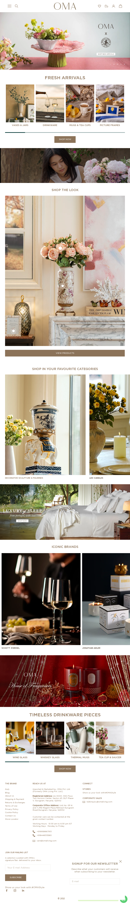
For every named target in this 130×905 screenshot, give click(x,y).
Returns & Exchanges (15, 803)
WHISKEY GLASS (50, 757)
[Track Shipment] (106, 6)
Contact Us (10, 816)
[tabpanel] (20, 105)
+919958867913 (44, 831)
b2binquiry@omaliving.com (99, 802)
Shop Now (65, 139)
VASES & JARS (20, 125)
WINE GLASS (20, 757)
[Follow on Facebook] (6, 890)
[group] (65, 41)
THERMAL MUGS (80, 757)
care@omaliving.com (46, 841)
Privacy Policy (11, 809)
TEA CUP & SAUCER (110, 757)
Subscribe (95, 891)
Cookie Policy (11, 812)
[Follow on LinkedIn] (23, 890)
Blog (7, 793)
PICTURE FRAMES (110, 125)
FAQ (7, 789)
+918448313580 (44, 835)
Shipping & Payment (14, 799)
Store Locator (11, 819)
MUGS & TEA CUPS (80, 125)
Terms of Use (11, 806)
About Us (9, 796)
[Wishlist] (99, 6)
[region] (65, 41)
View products (65, 353)
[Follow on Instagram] (14, 890)
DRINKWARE (50, 125)
